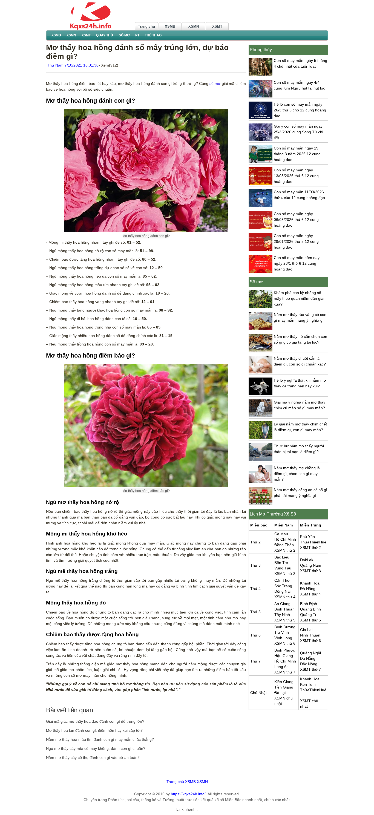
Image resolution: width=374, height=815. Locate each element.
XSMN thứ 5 (284, 620)
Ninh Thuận (310, 635)
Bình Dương (284, 627)
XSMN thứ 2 (284, 550)
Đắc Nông (308, 664)
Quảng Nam (310, 565)
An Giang (282, 603)
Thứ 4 (255, 588)
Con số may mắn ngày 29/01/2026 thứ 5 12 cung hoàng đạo (296, 241)
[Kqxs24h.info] (90, 15)
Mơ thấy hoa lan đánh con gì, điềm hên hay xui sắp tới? (94, 730)
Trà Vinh (281, 632)
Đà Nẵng (307, 588)
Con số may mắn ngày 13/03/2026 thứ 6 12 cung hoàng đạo (296, 176)
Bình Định (308, 603)
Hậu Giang (283, 655)
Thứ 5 (255, 612)
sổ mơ (214, 83)
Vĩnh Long (283, 638)
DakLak (306, 560)
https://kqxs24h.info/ (188, 794)
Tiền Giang (283, 687)
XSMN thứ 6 (284, 643)
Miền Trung (310, 525)
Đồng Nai (282, 591)
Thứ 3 (255, 565)
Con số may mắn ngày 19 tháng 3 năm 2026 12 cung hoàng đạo (297, 154)
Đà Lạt (280, 692)
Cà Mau (281, 534)
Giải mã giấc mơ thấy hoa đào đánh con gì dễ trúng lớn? (95, 721)
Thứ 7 (255, 661)
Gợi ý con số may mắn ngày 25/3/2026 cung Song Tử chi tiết (298, 132)
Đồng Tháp (284, 545)
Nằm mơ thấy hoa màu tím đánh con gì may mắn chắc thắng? (100, 739)
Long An (281, 666)
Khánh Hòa (310, 583)
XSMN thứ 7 (284, 672)
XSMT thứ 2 (310, 547)
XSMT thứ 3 (310, 571)
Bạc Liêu (281, 557)
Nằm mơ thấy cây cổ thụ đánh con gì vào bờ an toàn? (93, 757)
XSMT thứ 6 (310, 640)
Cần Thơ (282, 580)
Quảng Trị (308, 614)
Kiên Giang (284, 681)
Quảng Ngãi (310, 653)
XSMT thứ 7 (310, 669)
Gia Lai (306, 629)
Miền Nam (283, 525)
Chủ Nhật (258, 692)
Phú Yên (307, 536)
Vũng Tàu (282, 568)
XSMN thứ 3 (284, 573)
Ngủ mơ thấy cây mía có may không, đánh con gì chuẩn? (95, 748)
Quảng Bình (310, 609)
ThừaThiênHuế (313, 542)
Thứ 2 (255, 542)
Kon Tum (308, 684)
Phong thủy (261, 49)
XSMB (170, 26)
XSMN (193, 26)
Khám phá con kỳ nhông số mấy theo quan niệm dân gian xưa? (300, 298)
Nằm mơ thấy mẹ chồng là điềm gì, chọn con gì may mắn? (297, 474)
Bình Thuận (284, 609)
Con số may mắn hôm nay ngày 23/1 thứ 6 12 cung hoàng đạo (297, 263)
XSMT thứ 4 (310, 594)
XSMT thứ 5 (310, 620)
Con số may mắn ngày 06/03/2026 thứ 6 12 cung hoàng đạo (296, 219)
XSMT (217, 26)
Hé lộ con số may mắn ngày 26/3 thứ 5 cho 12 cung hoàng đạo (300, 110)
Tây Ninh (282, 614)
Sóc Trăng (283, 586)
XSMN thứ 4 (284, 597)
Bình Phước (284, 650)
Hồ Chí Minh (285, 539)
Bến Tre (281, 562)
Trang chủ (146, 26)
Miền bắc (258, 525)
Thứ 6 (255, 635)
